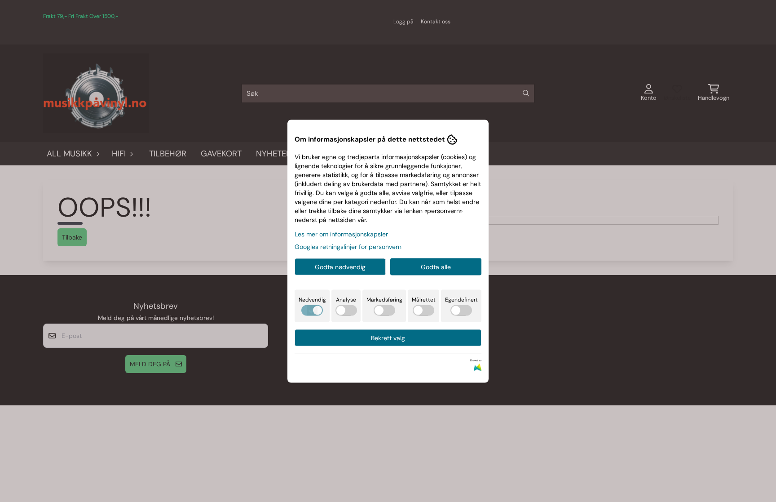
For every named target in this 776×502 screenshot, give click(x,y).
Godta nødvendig (340, 266)
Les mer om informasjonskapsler (341, 234)
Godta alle (436, 266)
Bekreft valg (388, 337)
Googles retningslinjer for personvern (348, 246)
